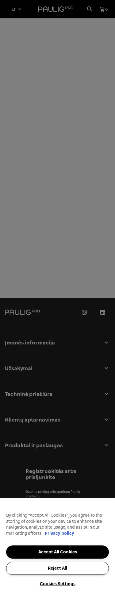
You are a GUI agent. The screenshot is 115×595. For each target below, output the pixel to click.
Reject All (57, 568)
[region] (57, 546)
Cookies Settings (57, 583)
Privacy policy (59, 533)
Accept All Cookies (57, 552)
